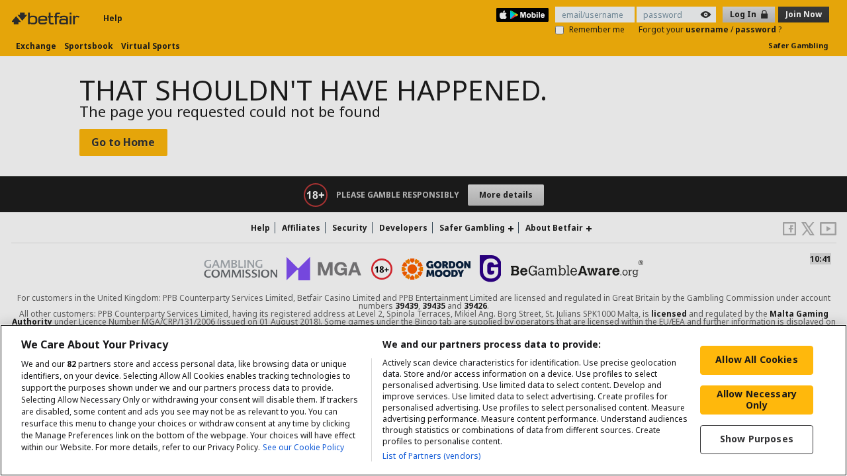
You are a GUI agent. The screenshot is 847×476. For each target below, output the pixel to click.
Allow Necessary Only (757, 399)
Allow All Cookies (756, 359)
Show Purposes (756, 438)
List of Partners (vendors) (431, 455)
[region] (423, 400)
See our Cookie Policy (303, 447)
